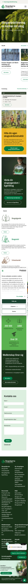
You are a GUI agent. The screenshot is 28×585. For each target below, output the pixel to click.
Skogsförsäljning (6, 506)
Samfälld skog (6, 495)
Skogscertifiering (20, 503)
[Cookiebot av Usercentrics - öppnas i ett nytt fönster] (19, 271)
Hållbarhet (18, 533)
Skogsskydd (18, 505)
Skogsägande (6, 472)
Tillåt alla (14, 301)
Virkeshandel (5, 470)
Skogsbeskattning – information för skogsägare (7, 502)
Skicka (8, 440)
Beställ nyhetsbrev (20, 535)
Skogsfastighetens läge (10, 419)
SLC (3, 534)
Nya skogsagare (19, 474)
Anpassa (13, 306)
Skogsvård (5, 468)
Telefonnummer (8, 413)
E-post (6, 407)
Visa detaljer (19, 296)
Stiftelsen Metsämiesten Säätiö (19, 480)
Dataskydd (7, 444)
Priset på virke (6, 493)
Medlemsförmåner (7, 527)
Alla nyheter (23, 45)
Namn (6, 400)
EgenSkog (5, 475)
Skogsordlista (19, 476)
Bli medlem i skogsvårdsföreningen (7, 530)
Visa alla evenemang (21, 88)
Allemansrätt (18, 468)
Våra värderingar (20, 530)
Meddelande (7, 425)
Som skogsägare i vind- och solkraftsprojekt (7, 510)
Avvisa (14, 311)
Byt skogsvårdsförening (10, 1)
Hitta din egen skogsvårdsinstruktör (14, 148)
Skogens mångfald (20, 500)
